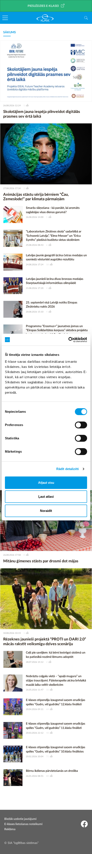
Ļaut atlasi (46, 496)
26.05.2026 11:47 (34, 690)
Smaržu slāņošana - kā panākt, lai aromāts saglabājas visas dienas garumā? (53, 210)
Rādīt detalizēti (67, 469)
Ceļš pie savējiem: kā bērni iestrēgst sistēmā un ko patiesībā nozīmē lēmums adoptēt (55, 654)
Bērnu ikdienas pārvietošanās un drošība (52, 770)
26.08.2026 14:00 (34, 217)
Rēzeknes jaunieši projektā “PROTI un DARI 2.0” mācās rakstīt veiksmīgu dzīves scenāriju (44, 641)
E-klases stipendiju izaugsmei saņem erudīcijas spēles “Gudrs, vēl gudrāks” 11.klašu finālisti (55, 726)
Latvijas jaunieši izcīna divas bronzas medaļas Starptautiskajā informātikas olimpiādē (54, 281)
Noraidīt (46, 511)
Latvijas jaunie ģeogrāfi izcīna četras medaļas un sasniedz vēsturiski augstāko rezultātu (56, 257)
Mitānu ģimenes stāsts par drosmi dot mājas (40, 561)
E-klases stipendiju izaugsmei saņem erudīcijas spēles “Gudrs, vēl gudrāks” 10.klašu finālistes (55, 749)
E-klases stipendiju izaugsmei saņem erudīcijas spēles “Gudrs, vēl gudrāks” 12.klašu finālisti (55, 702)
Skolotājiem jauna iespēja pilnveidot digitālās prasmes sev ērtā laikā (41, 114)
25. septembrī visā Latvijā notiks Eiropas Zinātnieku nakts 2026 (51, 304)
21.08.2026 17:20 (34, 288)
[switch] (81, 425)
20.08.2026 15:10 (34, 312)
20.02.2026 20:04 (34, 756)
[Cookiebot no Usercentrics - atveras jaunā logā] (68, 340)
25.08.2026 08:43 (34, 245)
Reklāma (9, 829)
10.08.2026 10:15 (12, 633)
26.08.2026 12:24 (12, 106)
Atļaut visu (46, 482)
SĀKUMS (9, 32)
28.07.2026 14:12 (34, 662)
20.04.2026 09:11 (34, 709)
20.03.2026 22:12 (34, 733)
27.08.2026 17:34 (12, 188)
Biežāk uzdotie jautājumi (20, 819)
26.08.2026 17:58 (12, 555)
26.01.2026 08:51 (34, 776)
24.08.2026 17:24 (34, 265)
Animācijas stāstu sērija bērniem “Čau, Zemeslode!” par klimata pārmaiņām (36, 197)
